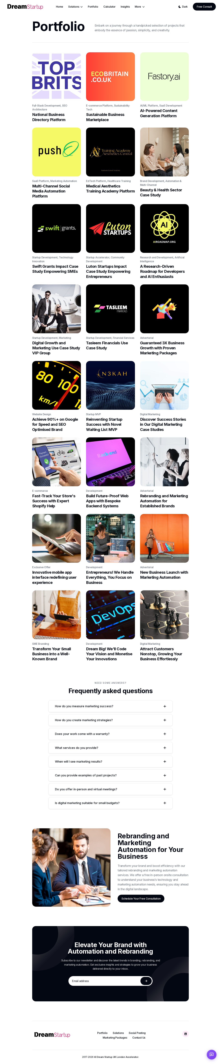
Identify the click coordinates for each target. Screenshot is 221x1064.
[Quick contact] (211, 1054)
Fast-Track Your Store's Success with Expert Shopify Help (53, 501)
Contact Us (138, 1037)
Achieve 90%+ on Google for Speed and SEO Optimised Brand (55, 424)
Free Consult (204, 6)
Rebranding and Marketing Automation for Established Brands (164, 501)
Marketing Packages (115, 1037)
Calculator (109, 6)
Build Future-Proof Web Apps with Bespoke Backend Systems (107, 501)
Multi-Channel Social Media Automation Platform (51, 191)
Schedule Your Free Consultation (141, 898)
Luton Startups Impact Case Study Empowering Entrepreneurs (108, 271)
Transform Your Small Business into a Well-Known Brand (51, 654)
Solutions (118, 1033)
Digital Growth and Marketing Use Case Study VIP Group (56, 348)
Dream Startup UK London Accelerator (117, 1057)
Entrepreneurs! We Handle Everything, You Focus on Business (109, 577)
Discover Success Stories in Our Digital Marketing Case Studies (163, 424)
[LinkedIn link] (185, 1034)
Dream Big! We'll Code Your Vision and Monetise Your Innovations (109, 654)
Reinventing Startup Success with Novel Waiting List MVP (104, 424)
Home (59, 6)
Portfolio (93, 6)
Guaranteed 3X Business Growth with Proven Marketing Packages (162, 348)
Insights (125, 6)
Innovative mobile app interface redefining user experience (54, 577)
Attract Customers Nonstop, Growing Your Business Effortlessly (161, 654)
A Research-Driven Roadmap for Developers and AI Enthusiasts (162, 271)
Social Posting (137, 1033)
